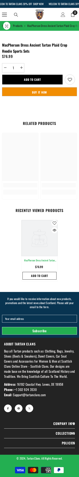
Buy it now (39, 92)
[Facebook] (8, 408)
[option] (39, 251)
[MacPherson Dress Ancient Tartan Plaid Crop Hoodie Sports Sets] (39, 238)
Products (17, 25)
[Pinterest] (18, 408)
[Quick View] (54, 230)
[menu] (4, 14)
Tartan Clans (33, 458)
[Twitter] (29, 408)
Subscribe (39, 330)
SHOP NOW (38, 4)
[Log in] (63, 14)
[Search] (16, 14)
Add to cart (32, 79)
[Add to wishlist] (70, 80)
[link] (20, 185)
